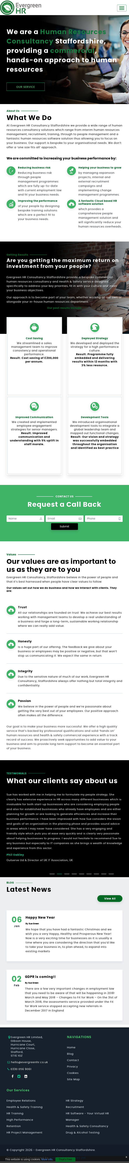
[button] (52, 874)
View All (110, 898)
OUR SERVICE (25, 87)
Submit (64, 526)
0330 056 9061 (21, 1069)
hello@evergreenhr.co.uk (29, 1062)
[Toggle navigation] (121, 8)
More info (46, 1159)
